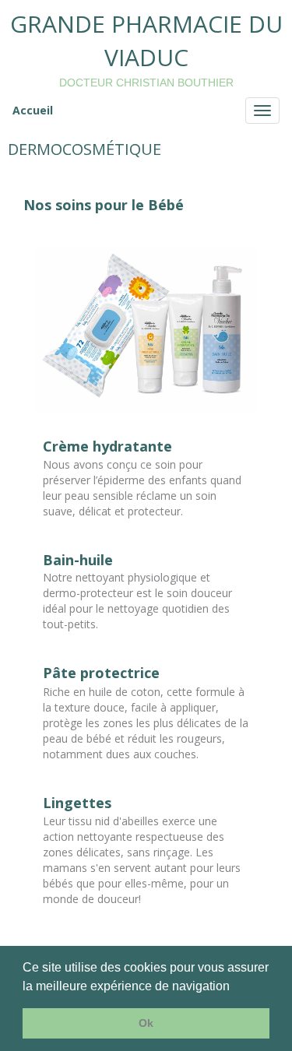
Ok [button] (146, 1023)
